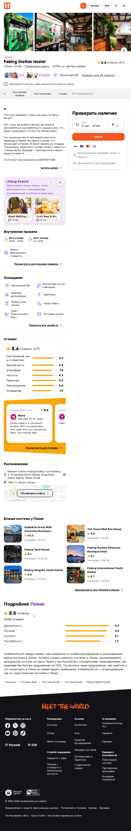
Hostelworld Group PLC (112, 725)
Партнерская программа (109, 770)
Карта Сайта (38, 815)
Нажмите (107, 733)
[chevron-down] (34, 616)
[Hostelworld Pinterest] (15, 733)
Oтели (50, 733)
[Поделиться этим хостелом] (124, 50)
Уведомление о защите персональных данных (31, 808)
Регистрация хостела (109, 761)
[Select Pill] (83, 6)
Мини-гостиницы (56, 741)
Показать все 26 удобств (98, 75)
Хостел (8, 57)
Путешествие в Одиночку (83, 758)
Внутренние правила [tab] (20, 94)
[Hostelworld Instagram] (23, 725)
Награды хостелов (85, 749)
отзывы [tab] (63, 93)
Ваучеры (104, 808)
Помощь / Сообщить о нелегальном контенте (54, 769)
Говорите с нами (56, 758)
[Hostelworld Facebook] (7, 725)
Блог (77, 733)
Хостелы (52, 724)
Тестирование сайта (17, 815)
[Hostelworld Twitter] (15, 725)
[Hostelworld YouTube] (7, 733)
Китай (18, 66)
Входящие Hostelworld (108, 778)
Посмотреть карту (37, 66)
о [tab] (4, 93)
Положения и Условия (73, 808)
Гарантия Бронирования (83, 741)
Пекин (8, 66)
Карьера (107, 741)
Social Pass (81, 724)
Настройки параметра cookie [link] (64, 815)
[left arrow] (51, 182)
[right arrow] (60, 182)
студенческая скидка (82, 766)
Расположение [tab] (42, 93)
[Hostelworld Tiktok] (23, 733)
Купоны (93, 808)
